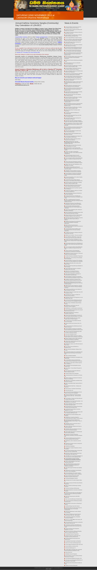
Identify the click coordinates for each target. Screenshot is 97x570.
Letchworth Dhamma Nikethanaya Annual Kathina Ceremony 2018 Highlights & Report (73, 301)
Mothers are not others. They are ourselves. (74, 235)
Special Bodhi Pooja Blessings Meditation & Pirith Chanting (73, 266)
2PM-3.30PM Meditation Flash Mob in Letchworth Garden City (72, 462)
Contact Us (54, 9)
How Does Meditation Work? (71, 334)
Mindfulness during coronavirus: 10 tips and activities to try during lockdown (73, 254)
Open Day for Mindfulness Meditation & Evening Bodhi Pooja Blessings (72, 274)
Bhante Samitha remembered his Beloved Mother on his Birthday (73, 378)
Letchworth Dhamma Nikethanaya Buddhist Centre (73, 61)
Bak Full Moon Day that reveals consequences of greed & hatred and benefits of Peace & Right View (73, 226)
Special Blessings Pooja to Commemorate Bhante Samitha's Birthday (73, 432)
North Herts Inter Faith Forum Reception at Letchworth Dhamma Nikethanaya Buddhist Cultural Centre (73, 493)
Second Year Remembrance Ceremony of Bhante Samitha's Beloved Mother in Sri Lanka (73, 316)
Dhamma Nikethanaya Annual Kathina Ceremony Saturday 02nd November (72, 439)
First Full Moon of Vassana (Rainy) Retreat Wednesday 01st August (73, 556)
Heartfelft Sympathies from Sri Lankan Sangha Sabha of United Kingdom (72, 318)
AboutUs (48, 9)
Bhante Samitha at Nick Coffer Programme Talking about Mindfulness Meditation (73, 339)
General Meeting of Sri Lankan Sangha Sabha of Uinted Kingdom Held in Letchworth (73, 474)
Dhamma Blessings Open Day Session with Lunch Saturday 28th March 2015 (73, 412)
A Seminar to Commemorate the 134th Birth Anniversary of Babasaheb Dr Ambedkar (73, 74)
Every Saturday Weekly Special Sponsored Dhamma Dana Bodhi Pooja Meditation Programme (73, 57)
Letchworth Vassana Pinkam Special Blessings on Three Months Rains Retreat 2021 (73, 180)
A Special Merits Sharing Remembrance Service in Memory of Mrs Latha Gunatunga (72, 51)
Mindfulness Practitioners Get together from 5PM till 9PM (73, 358)
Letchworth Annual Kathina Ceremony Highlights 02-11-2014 (72, 410)
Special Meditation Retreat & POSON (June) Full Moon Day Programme (73, 71)
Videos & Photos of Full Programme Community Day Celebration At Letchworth (72, 251)
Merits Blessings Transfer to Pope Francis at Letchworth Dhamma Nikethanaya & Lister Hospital (73, 82)
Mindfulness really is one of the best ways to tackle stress (73, 344)
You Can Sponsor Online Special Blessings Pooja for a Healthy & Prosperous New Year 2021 (73, 247)
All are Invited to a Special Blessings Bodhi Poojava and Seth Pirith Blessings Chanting (73, 40)
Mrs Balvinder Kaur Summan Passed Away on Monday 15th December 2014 (73, 407)
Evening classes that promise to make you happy (73, 563)
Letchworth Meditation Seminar (72, 478)
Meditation (28, 9)
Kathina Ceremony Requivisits (71, 565)
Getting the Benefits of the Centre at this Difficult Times (72, 264)
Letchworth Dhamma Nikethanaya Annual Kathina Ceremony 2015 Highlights (73, 393)
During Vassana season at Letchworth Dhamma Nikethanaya (72, 63)
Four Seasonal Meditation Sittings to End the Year (72, 350)
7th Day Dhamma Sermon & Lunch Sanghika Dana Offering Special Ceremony (72, 156)
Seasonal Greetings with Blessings (72, 488)
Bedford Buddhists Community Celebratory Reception (73, 490)
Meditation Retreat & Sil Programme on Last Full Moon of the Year (73, 298)
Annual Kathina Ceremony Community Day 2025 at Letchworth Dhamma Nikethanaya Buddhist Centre (73, 53)
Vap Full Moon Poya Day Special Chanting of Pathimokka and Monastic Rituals (73, 92)
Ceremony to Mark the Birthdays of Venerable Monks (71, 113)
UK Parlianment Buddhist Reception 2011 (74, 558)
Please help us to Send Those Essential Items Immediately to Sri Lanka (72, 146)
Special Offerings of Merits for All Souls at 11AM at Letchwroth (72, 427)
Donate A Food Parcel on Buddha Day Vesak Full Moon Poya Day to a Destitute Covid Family (73, 196)
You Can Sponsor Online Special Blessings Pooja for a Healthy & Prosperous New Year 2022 (73, 158)
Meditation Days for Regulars (71, 553)
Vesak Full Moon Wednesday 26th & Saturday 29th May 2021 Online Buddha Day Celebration (73, 207)
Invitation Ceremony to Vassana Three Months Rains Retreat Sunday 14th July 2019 (73, 280)
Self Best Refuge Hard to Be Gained (73, 506)
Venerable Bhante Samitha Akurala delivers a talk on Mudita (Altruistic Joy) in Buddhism (73, 77)
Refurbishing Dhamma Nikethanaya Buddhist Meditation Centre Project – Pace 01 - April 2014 (73, 420)
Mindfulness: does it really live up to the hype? (72, 441)
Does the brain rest (69, 390)
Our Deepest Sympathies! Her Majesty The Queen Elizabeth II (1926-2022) (73, 137)
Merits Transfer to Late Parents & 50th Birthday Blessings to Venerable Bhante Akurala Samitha (73, 148)
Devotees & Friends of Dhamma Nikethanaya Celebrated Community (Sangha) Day (73, 435)
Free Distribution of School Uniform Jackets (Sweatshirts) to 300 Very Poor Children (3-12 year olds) (73, 124)
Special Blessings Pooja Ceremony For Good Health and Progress (72, 43)
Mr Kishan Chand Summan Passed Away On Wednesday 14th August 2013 (73, 454)
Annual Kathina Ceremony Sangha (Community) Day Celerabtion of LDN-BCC (72, 459)
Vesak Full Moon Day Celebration (72, 373)
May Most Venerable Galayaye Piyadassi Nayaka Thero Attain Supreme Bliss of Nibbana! (73, 121)
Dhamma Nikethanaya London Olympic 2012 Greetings (72, 512)
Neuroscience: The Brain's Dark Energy (73, 388)
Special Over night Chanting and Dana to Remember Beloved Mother (73, 342)
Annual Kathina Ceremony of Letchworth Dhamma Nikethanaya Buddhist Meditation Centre (72, 174)
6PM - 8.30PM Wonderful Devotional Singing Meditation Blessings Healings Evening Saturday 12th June (73, 200)
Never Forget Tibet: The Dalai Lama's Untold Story (72, 110)
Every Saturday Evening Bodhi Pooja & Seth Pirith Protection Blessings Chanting (73, 213)
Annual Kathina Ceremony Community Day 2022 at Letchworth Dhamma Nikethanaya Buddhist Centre (73, 128)
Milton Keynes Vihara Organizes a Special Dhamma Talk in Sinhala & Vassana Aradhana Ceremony (73, 286)
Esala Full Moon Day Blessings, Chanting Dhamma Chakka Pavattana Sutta (73, 66)
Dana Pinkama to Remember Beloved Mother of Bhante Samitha (72, 371)
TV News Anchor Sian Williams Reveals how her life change (72, 321)
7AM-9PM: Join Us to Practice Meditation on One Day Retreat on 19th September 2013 (73, 456)
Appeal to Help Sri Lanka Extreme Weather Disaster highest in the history (73, 45)
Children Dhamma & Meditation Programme (74, 256)
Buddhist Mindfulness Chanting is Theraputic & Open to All (71, 313)
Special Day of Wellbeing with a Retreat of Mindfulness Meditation (73, 210)
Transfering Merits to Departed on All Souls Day (73, 376)
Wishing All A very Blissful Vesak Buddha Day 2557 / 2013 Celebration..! (72, 471)
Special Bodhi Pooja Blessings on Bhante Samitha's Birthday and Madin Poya (73, 35)
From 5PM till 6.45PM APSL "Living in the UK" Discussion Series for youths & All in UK (72, 237)
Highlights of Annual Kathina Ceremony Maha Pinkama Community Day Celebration (72, 171)
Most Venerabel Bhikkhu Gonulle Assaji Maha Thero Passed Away (72, 131)
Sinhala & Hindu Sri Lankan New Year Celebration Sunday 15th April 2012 (72, 536)
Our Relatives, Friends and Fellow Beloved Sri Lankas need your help (73, 399)
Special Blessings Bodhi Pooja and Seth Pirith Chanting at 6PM (72, 116)
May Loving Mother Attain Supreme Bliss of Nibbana (73, 384)
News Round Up (69, 552)
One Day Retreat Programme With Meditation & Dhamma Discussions (71, 476)
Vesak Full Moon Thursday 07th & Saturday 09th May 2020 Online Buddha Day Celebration (73, 261)
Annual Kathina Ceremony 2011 (72, 546)
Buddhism (21, 9)
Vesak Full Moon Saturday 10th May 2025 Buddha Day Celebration (73, 80)
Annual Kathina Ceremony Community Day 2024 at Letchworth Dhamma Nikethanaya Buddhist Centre (73, 89)
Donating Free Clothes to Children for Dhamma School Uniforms (72, 295)
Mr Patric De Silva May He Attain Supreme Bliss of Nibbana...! (73, 363)
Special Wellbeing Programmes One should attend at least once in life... (73, 310)
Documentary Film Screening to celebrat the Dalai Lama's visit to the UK (73, 523)
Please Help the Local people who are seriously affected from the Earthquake (72, 86)
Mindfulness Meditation (70, 446)
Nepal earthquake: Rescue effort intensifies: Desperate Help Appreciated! (73, 404)
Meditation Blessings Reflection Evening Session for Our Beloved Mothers (72, 430)
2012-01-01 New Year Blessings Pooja (73, 542)
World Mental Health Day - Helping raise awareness (72, 386)
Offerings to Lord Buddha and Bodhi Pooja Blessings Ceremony (73, 381)
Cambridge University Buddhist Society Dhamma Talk (72, 366)
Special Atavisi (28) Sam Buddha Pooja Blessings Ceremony (72, 134)
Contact (49, 568)
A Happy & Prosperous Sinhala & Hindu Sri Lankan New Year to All (73, 33)
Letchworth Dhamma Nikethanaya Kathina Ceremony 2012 (73, 501)
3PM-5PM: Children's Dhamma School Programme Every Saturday (72, 139)
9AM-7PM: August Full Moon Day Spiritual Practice (73, 468)
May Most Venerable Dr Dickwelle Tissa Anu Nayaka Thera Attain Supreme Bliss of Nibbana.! (73, 218)
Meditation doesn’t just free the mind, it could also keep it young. (72, 424)
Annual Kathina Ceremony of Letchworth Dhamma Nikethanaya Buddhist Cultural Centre (73, 277)
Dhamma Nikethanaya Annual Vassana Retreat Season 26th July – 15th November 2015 (72, 395)
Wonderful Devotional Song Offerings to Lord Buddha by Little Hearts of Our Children (72, 204)
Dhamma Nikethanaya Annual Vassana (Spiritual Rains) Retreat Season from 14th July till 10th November (73, 282)
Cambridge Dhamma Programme (72, 534)
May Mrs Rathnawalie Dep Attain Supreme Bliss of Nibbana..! (73, 188)
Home (16, 9)
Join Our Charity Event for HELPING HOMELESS (72, 497)
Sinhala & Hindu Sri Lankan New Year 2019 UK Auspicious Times (73, 293)
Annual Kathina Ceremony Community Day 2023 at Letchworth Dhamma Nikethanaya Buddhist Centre (73, 104)
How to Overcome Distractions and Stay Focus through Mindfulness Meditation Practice (73, 162)
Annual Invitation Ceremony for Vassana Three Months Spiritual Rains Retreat (72, 27)
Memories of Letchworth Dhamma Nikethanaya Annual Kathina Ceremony (72, 272)
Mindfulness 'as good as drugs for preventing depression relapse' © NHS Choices (73, 418)
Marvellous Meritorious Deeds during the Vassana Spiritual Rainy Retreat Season (72, 186)
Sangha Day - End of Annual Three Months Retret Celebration (73, 258)
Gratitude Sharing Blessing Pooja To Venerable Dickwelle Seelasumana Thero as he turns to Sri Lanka (73, 168)
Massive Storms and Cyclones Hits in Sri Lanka (72, 324)
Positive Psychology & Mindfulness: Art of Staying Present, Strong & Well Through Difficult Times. (73, 240)
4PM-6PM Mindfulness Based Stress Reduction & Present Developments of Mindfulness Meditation (72, 465)
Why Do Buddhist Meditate (71, 355)
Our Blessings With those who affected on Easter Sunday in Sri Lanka (73, 290)
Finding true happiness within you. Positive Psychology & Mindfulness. (73, 191)
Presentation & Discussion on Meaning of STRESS (73, 504)
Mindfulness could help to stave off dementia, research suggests (71, 306)
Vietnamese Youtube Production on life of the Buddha (73, 448)
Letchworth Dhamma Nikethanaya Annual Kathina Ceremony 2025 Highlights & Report (73, 48)
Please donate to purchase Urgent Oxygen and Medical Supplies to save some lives (73, 216)
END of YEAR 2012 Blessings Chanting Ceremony (72, 486)
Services (34, 9)
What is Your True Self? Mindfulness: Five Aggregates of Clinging (73, 165)
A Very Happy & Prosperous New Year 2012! (74, 544)
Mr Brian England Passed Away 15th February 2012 (72, 539)
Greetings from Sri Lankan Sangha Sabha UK (73, 481)
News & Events (41, 9)
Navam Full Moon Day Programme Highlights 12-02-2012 (71, 529)
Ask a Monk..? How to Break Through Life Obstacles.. (73, 369)
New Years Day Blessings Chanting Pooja (74, 499)
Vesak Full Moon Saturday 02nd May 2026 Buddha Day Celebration (73, 30)
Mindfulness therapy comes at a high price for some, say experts (73, 444)
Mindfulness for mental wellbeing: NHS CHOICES (72, 415)
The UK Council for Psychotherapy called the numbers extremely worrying (73, 332)
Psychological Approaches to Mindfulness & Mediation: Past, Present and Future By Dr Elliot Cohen (73, 244)
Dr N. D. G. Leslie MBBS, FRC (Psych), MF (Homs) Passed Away (73, 520)
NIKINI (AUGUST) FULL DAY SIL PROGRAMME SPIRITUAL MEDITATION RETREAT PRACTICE (72, 142)
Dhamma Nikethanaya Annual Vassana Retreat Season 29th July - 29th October (72, 515)
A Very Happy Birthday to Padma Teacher (74, 37)
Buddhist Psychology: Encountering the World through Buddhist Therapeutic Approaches (72, 222)
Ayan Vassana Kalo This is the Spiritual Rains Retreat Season (72, 95)
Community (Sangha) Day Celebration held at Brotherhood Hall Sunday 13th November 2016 (73, 352)
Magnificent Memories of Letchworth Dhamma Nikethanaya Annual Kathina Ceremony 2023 (72, 100)
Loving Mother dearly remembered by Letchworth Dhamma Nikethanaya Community (73, 361)
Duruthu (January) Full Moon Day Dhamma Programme (73, 483)
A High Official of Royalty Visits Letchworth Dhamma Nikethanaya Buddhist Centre (73, 550)
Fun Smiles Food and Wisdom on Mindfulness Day (71, 347)
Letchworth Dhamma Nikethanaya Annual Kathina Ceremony (73, 327)
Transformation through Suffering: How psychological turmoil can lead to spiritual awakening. (72, 229)
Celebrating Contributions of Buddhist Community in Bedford (72, 517)
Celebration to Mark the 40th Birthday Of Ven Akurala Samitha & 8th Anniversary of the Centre (73, 525)
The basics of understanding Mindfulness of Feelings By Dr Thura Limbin (73, 561)
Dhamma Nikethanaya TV (71, 547)
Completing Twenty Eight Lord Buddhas (73, 541)
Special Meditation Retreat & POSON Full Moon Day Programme (73, 194)
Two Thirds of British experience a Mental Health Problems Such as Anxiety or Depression (73, 336)
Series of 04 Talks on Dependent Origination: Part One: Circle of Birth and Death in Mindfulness (73, 152)
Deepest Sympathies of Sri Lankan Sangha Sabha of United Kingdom (73, 178)
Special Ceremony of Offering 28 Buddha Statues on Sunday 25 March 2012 (73, 532)
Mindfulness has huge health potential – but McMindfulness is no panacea (73, 402)
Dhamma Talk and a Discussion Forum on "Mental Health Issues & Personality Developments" (73, 508)
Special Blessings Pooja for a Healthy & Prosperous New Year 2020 (72, 269)
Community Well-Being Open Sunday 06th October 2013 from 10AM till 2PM (73, 451)
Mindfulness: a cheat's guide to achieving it (74, 308)
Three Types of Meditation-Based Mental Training (72, 303)
